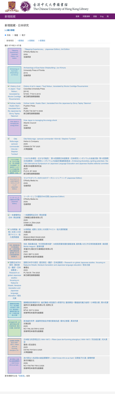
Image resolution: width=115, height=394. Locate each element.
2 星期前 (31, 40)
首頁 (77, 16)
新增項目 (10, 40)
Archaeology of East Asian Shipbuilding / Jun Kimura (45, 67)
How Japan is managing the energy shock (40, 120)
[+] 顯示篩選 (9, 30)
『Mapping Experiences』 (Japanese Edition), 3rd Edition (47, 49)
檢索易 (21, 376)
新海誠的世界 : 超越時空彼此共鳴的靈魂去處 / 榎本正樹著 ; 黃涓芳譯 (51, 321)
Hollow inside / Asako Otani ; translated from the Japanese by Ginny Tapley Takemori (57, 103)
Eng (101, 16)
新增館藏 (10, 16)
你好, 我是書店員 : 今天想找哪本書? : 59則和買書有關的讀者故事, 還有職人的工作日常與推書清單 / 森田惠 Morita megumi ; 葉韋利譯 (66, 245)
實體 (16, 35)
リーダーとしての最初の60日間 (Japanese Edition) (44, 196)
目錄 (95, 16)
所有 (9, 35)
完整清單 (86, 16)
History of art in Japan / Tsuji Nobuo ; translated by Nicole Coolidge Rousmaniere (56, 86)
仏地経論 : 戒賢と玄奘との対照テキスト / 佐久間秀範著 (46, 229)
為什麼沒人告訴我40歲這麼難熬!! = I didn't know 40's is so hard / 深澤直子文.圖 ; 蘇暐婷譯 (59, 358)
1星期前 (21, 40)
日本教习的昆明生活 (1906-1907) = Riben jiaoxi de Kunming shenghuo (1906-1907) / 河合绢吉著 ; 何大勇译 (65, 340)
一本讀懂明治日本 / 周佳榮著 (35, 215)
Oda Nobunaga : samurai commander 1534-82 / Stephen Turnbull (50, 138)
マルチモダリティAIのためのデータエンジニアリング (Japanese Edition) (53, 178)
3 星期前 (41, 40)
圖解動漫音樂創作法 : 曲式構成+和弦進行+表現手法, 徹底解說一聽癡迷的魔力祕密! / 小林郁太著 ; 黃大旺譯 (66, 302)
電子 (23, 35)
